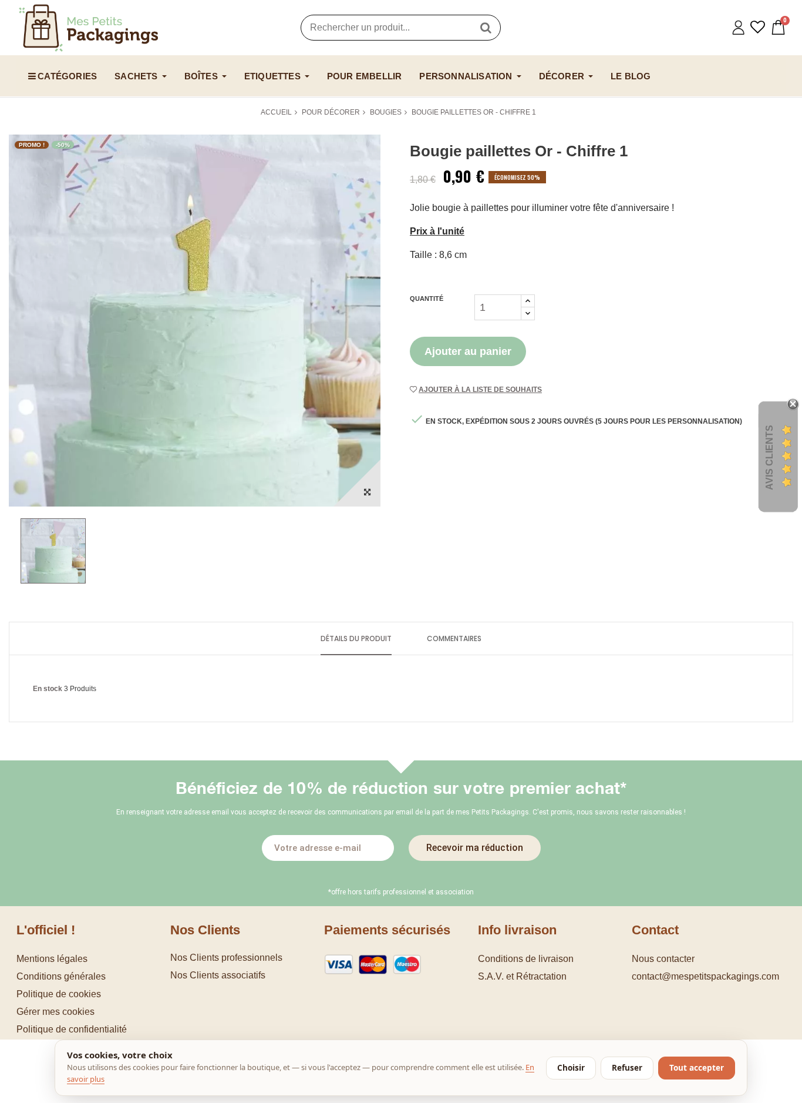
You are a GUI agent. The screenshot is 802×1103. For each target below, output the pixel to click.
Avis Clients (769, 457)
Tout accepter (696, 1067)
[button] (93, 1011)
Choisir (571, 1067)
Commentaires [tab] (454, 638)
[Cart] (778, 27)
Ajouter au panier (467, 351)
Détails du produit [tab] (356, 638)
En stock (47, 689)
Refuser (627, 1067)
